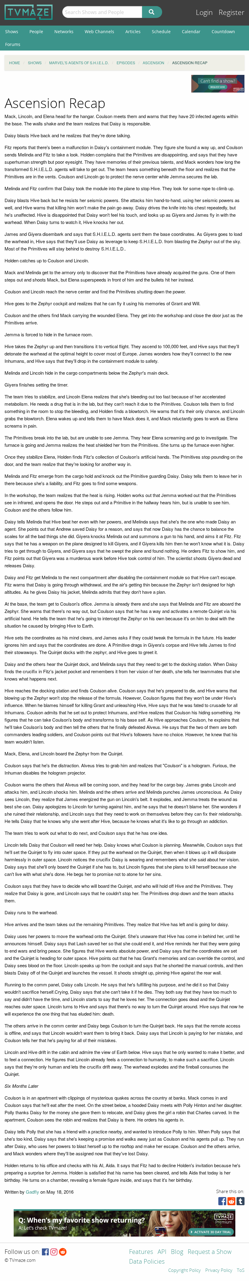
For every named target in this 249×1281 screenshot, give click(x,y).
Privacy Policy (218, 1270)
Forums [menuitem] (12, 44)
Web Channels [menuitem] (99, 31)
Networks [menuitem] (63, 31)
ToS (240, 1270)
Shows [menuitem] (11, 31)
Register (231, 13)
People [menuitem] (36, 31)
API (162, 1252)
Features (141, 1252)
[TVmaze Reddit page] (63, 1252)
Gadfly (32, 1191)
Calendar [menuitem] (191, 31)
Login (204, 13)
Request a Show (209, 1252)
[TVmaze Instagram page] (53, 1252)
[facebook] (222, 1202)
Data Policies (147, 1262)
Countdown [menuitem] (223, 31)
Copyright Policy (184, 1270)
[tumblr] (240, 1202)
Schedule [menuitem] (161, 31)
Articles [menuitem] (133, 31)
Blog (177, 1252)
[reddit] (231, 1202)
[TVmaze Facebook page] (45, 1252)
